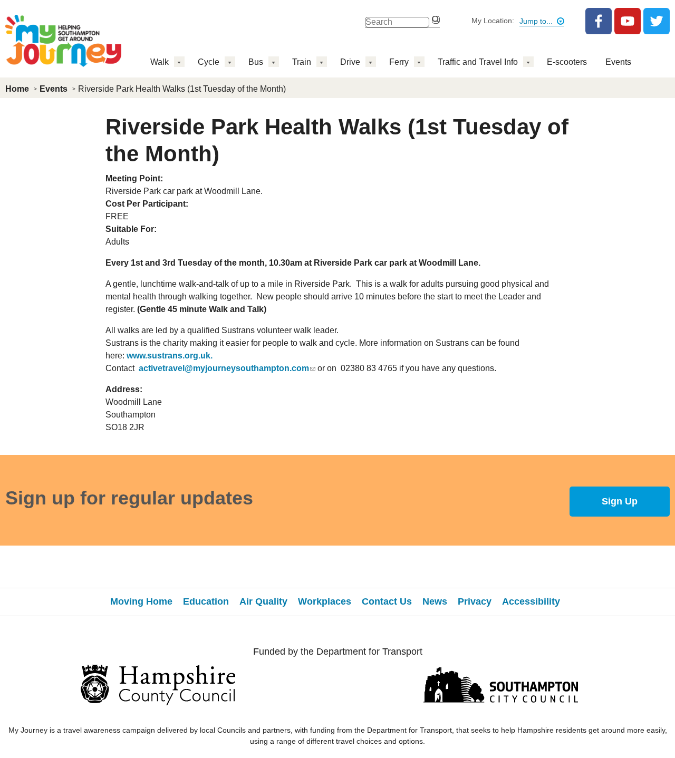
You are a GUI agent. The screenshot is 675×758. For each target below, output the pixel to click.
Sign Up (620, 501)
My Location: (492, 20)
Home (17, 88)
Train (301, 61)
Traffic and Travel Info (478, 61)
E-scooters (567, 61)
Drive (350, 61)
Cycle (208, 61)
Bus (255, 61)
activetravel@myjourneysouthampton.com (224, 368)
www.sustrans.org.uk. (170, 355)
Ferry (399, 61)
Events (618, 61)
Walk (159, 61)
